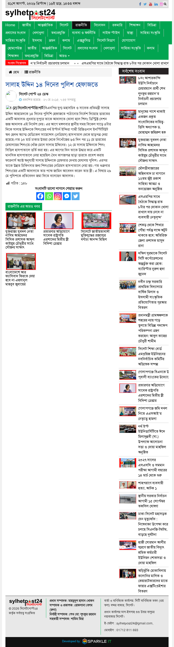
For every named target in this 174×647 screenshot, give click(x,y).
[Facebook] (40, 196)
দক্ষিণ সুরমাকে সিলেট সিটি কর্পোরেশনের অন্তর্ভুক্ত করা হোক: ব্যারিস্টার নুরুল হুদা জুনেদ (152, 263)
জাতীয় (26, 25)
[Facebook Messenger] (67, 196)
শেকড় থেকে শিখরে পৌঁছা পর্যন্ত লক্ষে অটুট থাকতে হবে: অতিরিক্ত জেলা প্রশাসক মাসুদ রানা (152, 235)
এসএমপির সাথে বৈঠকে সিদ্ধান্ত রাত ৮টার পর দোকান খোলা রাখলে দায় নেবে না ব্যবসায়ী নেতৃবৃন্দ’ (153, 207)
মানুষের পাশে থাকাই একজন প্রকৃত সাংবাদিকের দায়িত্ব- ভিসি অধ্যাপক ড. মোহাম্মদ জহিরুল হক (152, 121)
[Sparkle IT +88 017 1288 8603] (97, 641)
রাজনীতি (81, 25)
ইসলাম (37, 40)
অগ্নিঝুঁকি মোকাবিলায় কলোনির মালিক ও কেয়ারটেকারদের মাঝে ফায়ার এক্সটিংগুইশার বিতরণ (153, 581)
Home (10, 25)
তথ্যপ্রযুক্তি (58, 33)
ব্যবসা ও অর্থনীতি (84, 33)
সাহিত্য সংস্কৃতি (150, 33)
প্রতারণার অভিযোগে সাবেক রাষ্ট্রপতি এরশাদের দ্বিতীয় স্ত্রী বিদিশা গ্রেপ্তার (56, 237)
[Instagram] (58, 196)
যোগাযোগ (128, 40)
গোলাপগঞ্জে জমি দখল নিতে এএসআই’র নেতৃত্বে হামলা (152, 413)
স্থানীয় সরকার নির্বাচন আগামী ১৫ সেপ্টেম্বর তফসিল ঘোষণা (152, 501)
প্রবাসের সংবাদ (15, 33)
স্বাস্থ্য (130, 33)
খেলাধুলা (38, 33)
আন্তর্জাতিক (45, 25)
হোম (15, 72)
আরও (63, 56)
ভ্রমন (52, 40)
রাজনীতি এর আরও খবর (24, 206)
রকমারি (117, 25)
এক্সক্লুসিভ (83, 40)
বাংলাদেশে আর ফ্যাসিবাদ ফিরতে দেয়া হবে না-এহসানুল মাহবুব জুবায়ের (20, 278)
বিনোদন (99, 25)
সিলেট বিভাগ (106, 40)
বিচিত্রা (151, 25)
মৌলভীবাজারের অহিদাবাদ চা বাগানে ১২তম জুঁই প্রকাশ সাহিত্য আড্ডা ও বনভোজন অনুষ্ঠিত (151, 178)
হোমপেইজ (15, 48)
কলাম (66, 40)
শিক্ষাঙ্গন (134, 25)
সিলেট (64, 25)
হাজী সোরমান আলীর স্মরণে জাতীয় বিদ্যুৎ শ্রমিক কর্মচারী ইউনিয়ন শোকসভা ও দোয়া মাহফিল (152, 552)
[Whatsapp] (49, 196)
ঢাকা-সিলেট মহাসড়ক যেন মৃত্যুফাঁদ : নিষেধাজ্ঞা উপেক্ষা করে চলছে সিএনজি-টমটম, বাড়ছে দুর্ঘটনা (153, 524)
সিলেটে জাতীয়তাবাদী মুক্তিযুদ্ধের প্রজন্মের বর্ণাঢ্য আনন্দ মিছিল (95, 235)
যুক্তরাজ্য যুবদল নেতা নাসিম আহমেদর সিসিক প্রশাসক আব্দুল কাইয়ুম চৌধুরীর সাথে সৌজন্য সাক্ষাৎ (19, 239)
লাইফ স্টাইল (111, 33)
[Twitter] (76, 196)
